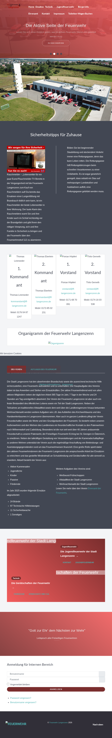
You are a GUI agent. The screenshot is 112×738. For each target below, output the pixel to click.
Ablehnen (21, 380)
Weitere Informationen (50, 384)
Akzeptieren (7, 380)
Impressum (67, 384)
